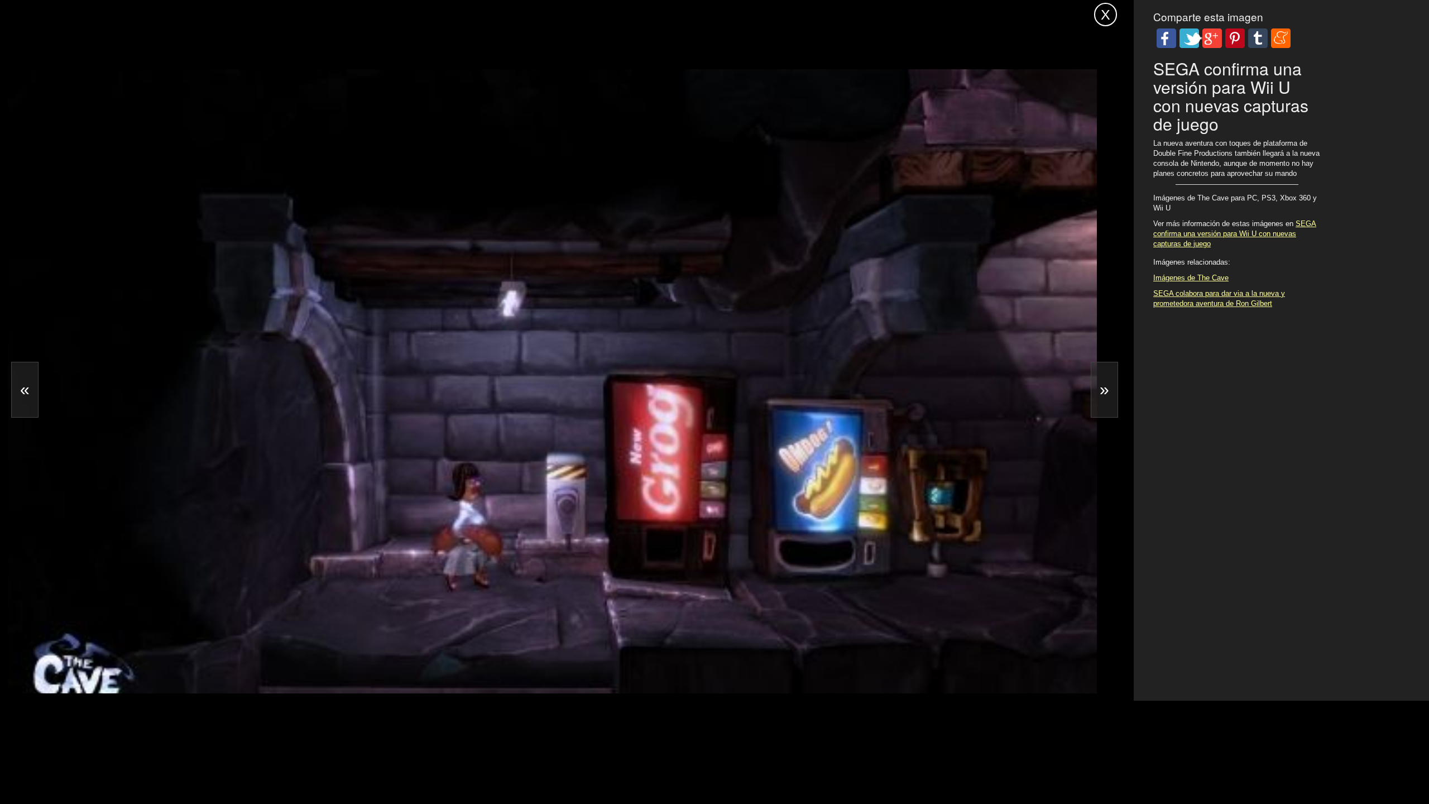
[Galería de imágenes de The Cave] (382, 659)
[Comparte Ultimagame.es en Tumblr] (1258, 38)
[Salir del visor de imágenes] (1105, 14)
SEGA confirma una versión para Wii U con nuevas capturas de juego (1234, 233)
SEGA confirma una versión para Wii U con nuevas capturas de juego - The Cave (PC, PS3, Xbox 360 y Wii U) (352, 13)
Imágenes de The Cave (1191, 278)
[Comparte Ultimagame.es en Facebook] (1166, 38)
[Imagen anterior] (25, 390)
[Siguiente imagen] (1104, 390)
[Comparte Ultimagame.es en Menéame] (1281, 38)
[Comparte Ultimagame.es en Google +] (1212, 38)
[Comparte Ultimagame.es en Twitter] (1189, 38)
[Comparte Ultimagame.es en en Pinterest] (1235, 38)
